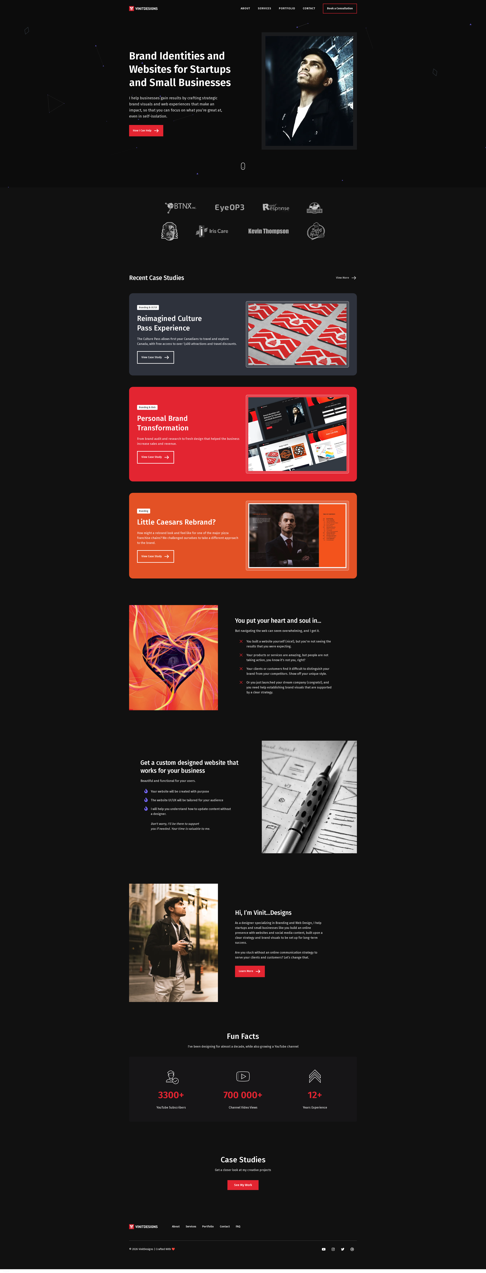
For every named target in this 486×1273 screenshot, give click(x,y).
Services (264, 8)
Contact (309, 8)
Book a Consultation (340, 8)
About (245, 8)
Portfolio (287, 8)
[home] (143, 8)
